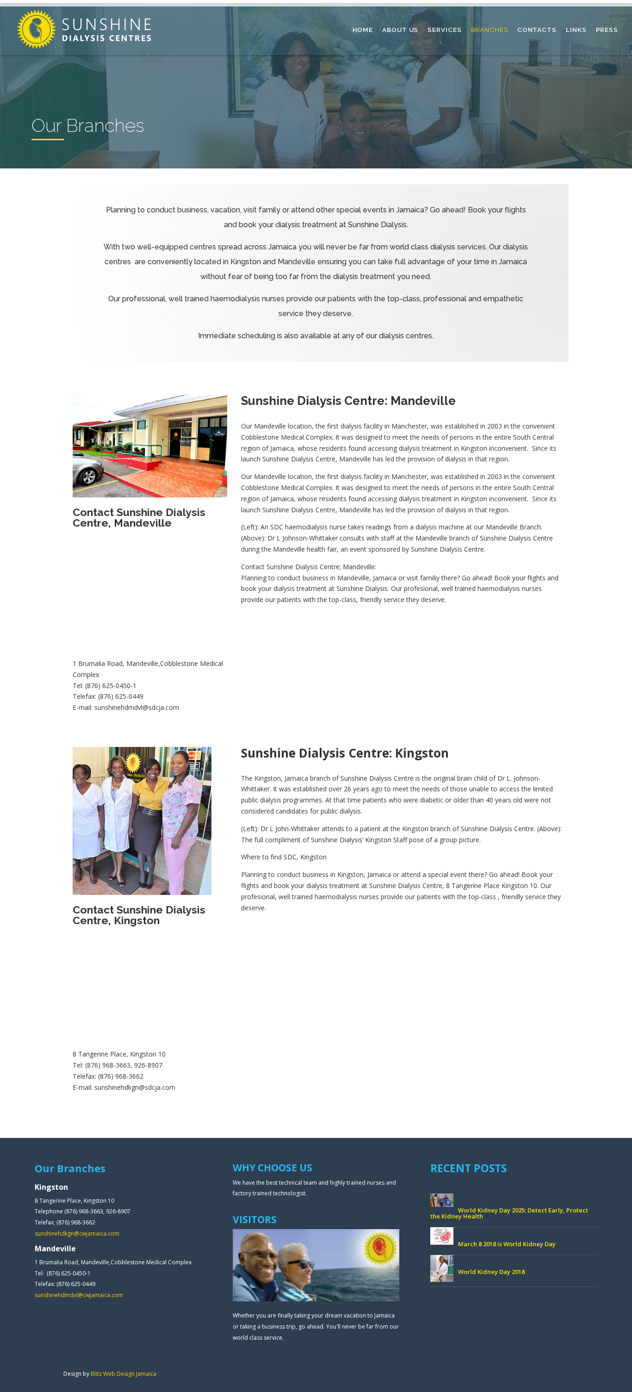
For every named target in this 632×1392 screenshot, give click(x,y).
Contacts (537, 29)
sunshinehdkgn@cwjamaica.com (77, 1233)
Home (363, 29)
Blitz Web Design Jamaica (123, 1374)
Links (576, 29)
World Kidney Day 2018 (491, 1272)
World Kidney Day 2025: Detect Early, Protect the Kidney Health (509, 1213)
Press (607, 29)
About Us (400, 29)
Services (444, 29)
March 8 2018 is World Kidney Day (507, 1244)
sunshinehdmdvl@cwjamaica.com (79, 1295)
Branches (489, 29)
